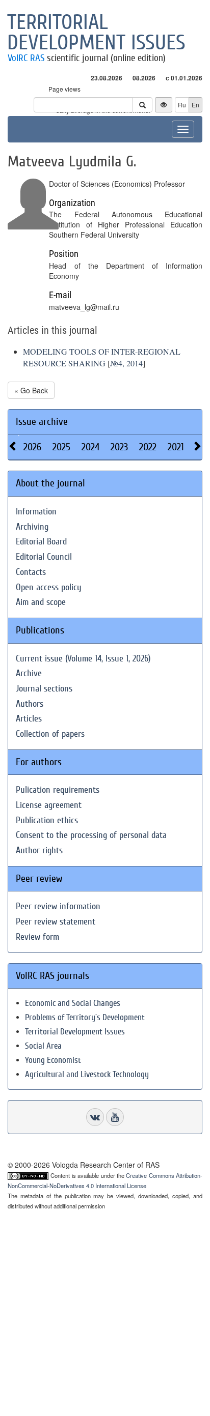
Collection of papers (50, 734)
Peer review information (58, 906)
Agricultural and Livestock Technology (87, 1074)
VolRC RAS (26, 58)
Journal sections (44, 688)
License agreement (49, 805)
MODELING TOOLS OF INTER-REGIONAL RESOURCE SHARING (101, 357)
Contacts (31, 572)
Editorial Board (41, 541)
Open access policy (49, 587)
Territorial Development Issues (75, 1031)
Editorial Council (44, 557)
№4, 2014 (126, 363)
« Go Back (31, 390)
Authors (29, 704)
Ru (182, 104)
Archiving (32, 527)
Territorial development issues (96, 32)
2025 (61, 447)
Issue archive (42, 421)
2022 (147, 447)
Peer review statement (55, 921)
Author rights (39, 850)
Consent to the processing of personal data (91, 835)
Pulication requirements (57, 790)
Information (36, 511)
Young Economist (53, 1060)
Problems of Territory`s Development (85, 1017)
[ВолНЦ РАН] (95, 1117)
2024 (90, 447)
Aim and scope (41, 602)
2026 (32, 447)
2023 (119, 447)
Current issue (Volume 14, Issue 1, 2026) (83, 658)
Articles (29, 718)
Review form (37, 937)
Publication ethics (47, 820)
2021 (176, 447)
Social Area (43, 1046)
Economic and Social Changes (72, 1003)
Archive (29, 673)
